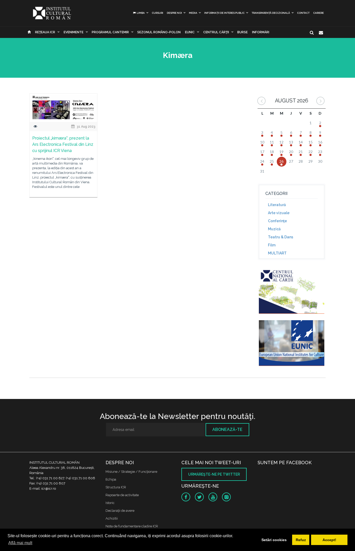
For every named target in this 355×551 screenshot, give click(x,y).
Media (193, 12)
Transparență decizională (271, 12)
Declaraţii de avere (120, 511)
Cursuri (157, 12)
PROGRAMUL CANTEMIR (110, 32)
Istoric (110, 503)
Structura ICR (116, 487)
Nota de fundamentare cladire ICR (132, 526)
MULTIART (277, 253)
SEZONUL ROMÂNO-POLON (159, 32)
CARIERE (318, 12)
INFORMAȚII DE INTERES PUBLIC (224, 12)
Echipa (111, 479)
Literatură (277, 205)
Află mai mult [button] (20, 543)
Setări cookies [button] (274, 540)
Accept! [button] (329, 540)
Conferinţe (277, 221)
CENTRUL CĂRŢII (216, 32)
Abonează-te (227, 429)
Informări (260, 32)
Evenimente (73, 32)
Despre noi (174, 12)
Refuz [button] (301, 540)
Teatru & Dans (280, 237)
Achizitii (112, 518)
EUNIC (190, 32)
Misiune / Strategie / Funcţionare (131, 472)
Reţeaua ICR (45, 32)
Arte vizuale (279, 213)
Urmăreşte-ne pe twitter (214, 474)
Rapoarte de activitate (122, 495)
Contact (303, 12)
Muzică (274, 229)
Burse (242, 32)
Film (271, 245)
